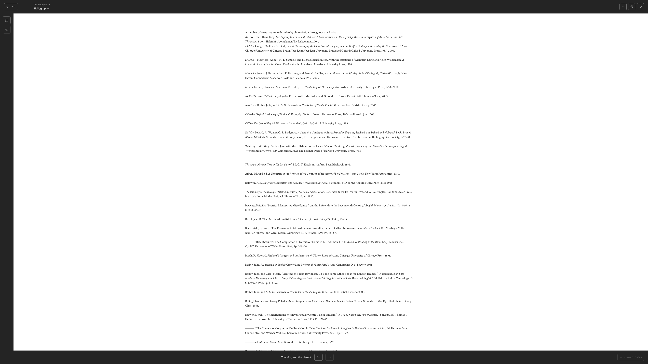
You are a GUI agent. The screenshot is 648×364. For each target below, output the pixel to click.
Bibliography (41, 8)
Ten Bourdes (40, 4)
